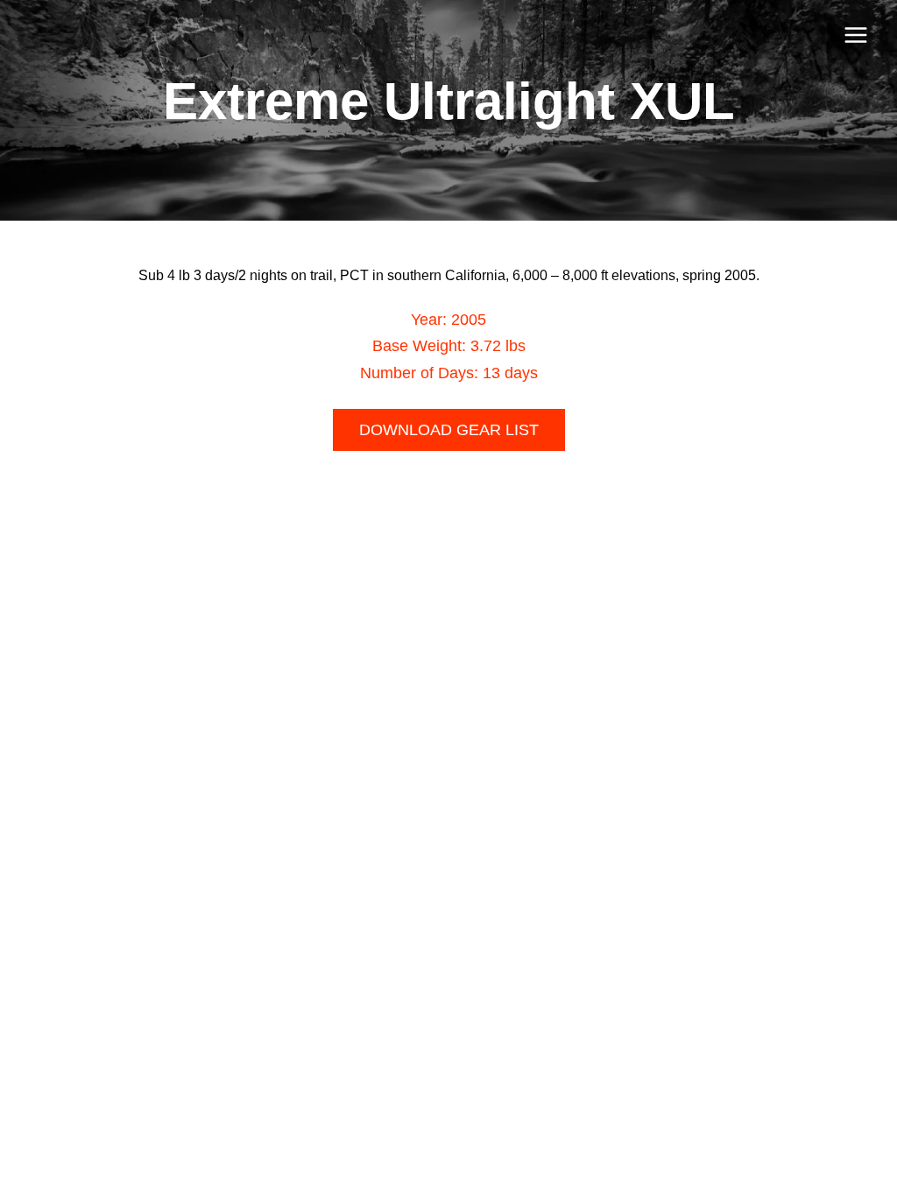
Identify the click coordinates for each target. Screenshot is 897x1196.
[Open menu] (855, 35)
